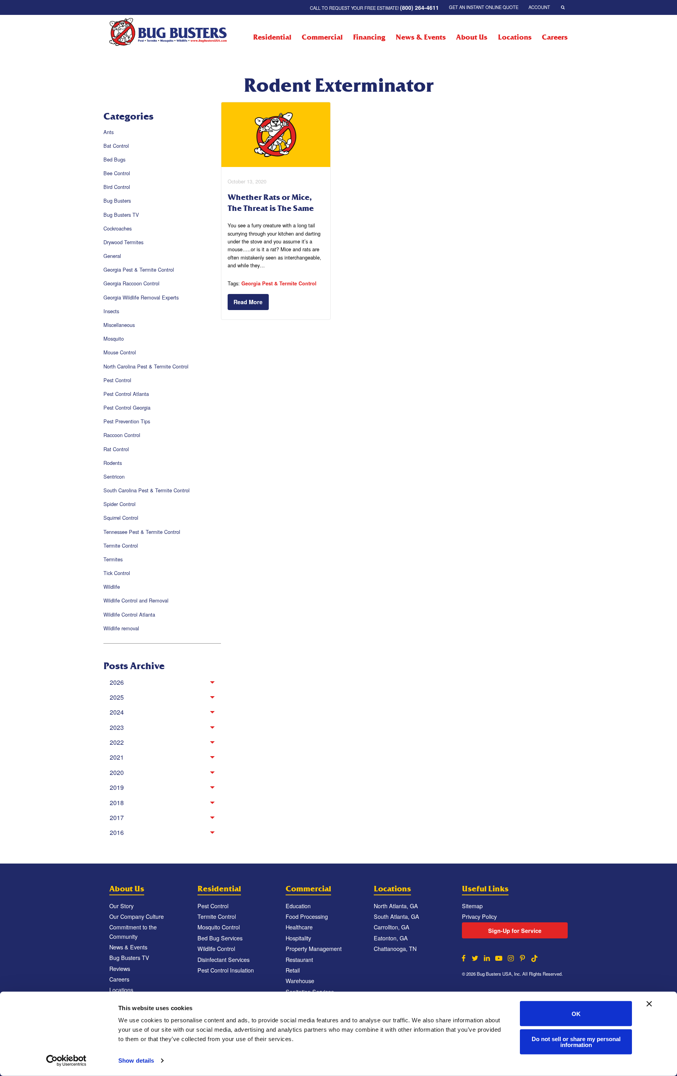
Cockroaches (117, 228)
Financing (369, 37)
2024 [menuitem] (117, 712)
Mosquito (113, 338)
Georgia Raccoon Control (131, 283)
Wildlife (111, 586)
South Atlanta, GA (396, 916)
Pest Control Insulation (225, 970)
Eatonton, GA (391, 938)
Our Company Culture (136, 916)
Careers (555, 37)
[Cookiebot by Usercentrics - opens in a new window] (66, 1061)
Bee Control (116, 173)
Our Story (121, 906)
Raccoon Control (121, 435)
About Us (471, 37)
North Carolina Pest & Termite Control (145, 366)
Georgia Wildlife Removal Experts (141, 297)
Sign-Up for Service (514, 930)
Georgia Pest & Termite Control (138, 269)
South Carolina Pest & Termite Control (146, 490)
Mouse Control (119, 352)
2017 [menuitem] (117, 817)
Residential (272, 37)
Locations (514, 37)
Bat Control (116, 145)
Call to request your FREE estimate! (374, 7)
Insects (111, 311)
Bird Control (116, 187)
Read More (248, 302)
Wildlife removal (121, 628)
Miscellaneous (119, 324)
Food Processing (307, 916)
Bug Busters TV (121, 214)
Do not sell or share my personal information (576, 1041)
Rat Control (116, 449)
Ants (108, 132)
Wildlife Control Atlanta (129, 614)
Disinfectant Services (223, 959)
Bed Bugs (114, 159)
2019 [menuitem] (117, 787)
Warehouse (300, 980)
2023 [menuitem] (117, 727)
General (112, 255)
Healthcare (299, 927)
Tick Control (116, 573)
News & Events (420, 37)
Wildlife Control (216, 948)
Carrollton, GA (391, 927)
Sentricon (114, 476)
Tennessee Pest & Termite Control (141, 531)
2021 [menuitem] (117, 757)
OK (576, 1013)
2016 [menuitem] (117, 832)
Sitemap (472, 906)
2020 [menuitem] (117, 772)
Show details (136, 1060)
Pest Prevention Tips (126, 421)
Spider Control (119, 504)
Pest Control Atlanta (126, 393)
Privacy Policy (479, 916)
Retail (293, 970)
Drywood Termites (123, 242)
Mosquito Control (218, 927)
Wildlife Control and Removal (135, 600)
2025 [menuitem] (117, 697)
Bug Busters (117, 200)
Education (298, 906)
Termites (113, 559)
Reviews (119, 968)
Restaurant (299, 959)
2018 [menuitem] (117, 802)
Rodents (112, 462)
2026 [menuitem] (117, 682)
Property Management (314, 948)
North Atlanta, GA (396, 906)
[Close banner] (649, 1004)
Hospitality (298, 938)
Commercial (322, 37)
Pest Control (117, 380)
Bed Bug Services (220, 938)
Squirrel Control (120, 517)
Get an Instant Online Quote (483, 7)
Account (539, 7)
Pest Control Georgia (126, 407)
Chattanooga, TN (395, 948)
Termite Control (120, 545)
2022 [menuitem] (117, 742)
